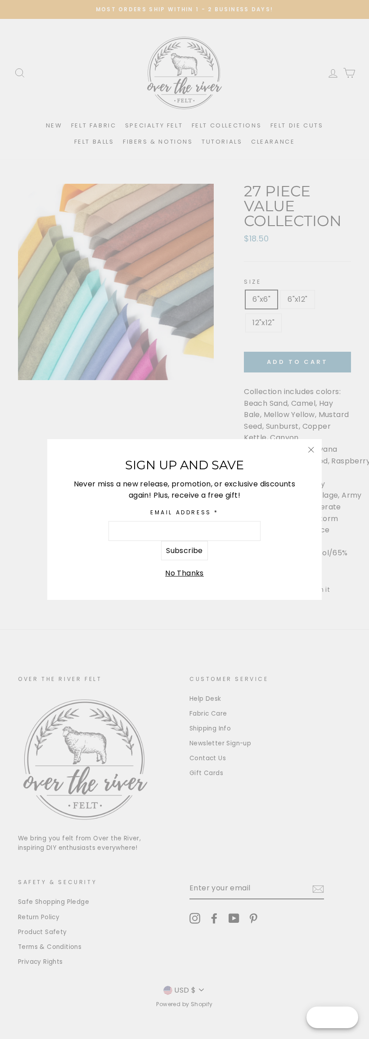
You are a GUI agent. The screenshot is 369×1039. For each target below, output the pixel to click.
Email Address (184, 512)
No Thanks (184, 573)
